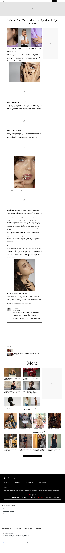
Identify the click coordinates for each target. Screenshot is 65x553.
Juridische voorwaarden (42, 482)
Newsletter (59, 1)
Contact (17, 485)
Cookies (5, 487)
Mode (14, 1)
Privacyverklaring (41, 485)
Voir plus (32, 456)
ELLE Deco (37, 1)
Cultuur (22, 1)
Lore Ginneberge (33, 23)
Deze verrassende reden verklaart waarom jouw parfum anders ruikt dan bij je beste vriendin (22, 528)
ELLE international (30, 482)
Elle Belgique (6, 485)
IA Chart (50, 485)
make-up (24, 100)
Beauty (18, 1)
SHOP (54, 1)
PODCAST (42, 1)
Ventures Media (29, 485)
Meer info (24, 490)
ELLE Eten (32, 1)
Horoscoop (27, 1)
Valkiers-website (27, 303)
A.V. (49, 482)
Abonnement (6, 482)
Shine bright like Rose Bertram (8, 504)
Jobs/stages (17, 482)
